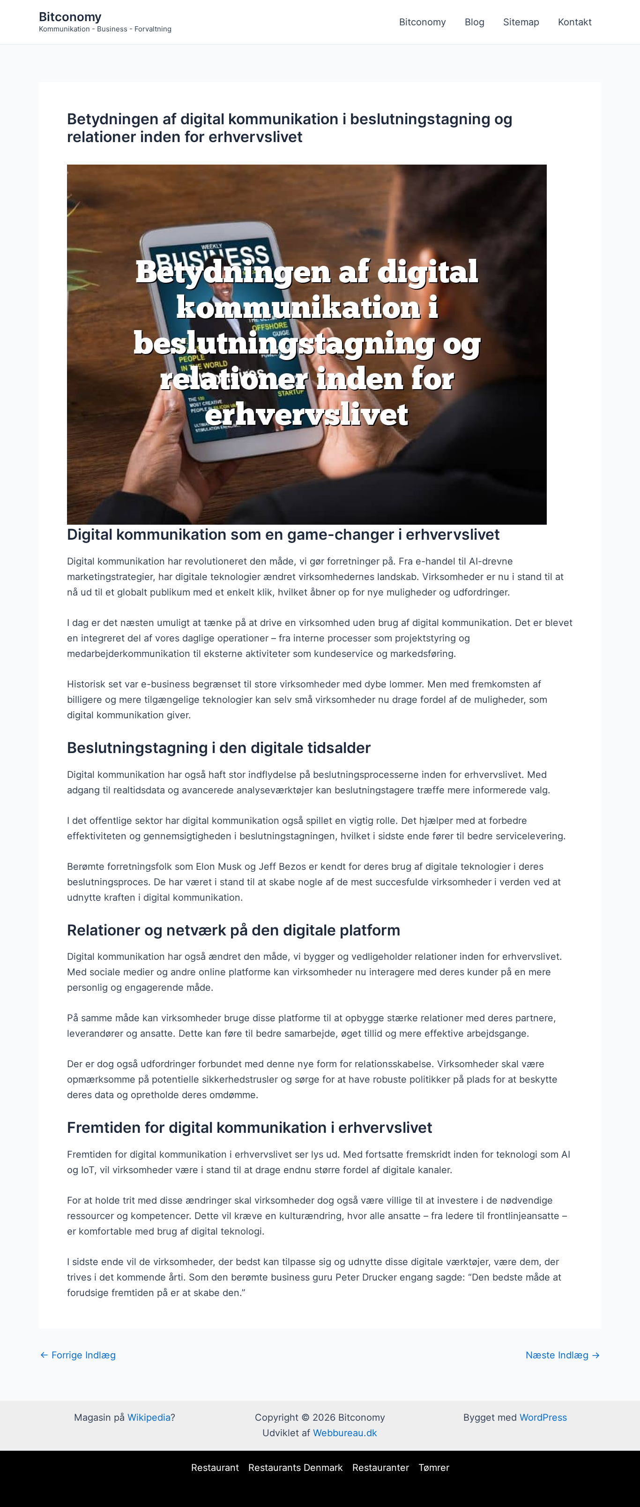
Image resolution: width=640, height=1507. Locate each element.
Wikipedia (149, 1417)
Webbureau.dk (345, 1433)
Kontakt (575, 22)
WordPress (543, 1417)
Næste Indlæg (563, 1355)
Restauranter (380, 1467)
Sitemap (521, 22)
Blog (474, 22)
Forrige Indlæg (78, 1355)
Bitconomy (70, 16)
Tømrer (433, 1467)
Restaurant (215, 1467)
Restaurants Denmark (295, 1467)
